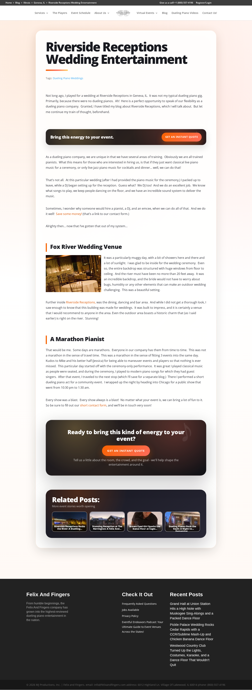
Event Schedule (80, 13)
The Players (60, 13)
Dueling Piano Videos (185, 13)
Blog (165, 13)
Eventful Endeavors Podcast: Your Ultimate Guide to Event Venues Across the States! (142, 626)
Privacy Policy (130, 616)
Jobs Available (130, 610)
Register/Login (204, 3)
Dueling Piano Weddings (68, 78)
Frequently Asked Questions (139, 603)
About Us (100, 13)
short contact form (93, 405)
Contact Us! (209, 13)
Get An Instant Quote (181, 137)
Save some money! (69, 214)
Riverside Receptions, (81, 302)
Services (40, 13)
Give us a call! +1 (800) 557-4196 (176, 3)
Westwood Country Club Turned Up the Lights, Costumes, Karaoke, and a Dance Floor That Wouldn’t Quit (189, 655)
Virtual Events (145, 13)
